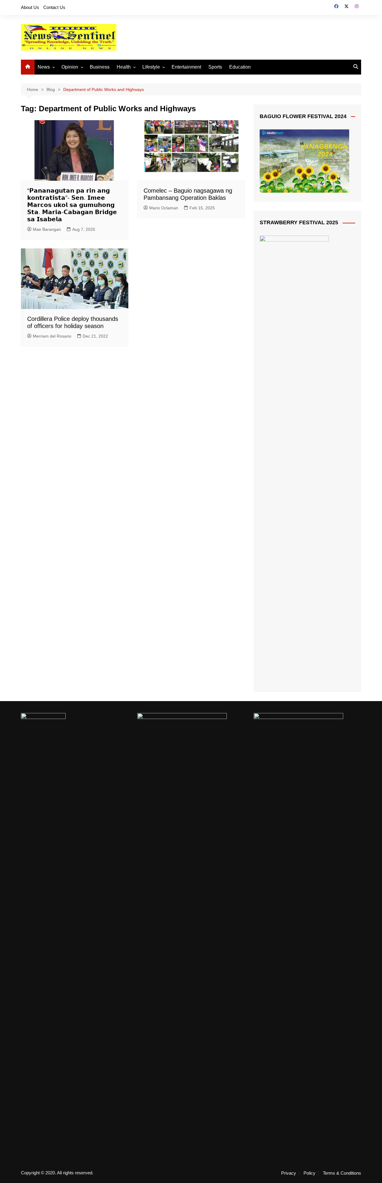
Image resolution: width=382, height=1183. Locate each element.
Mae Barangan (47, 229)
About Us (30, 7)
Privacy (288, 1173)
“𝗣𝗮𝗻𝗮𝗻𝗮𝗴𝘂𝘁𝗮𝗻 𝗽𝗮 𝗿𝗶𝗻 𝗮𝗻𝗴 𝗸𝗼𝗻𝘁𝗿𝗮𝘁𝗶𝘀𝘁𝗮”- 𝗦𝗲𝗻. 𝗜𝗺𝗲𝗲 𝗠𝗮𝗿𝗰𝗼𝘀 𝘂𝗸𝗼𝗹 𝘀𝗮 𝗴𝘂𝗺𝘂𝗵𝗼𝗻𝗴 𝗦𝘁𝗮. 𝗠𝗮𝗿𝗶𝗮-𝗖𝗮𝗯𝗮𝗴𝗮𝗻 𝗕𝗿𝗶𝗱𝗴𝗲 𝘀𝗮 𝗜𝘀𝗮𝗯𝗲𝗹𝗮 (72, 204)
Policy (309, 1173)
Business (100, 66)
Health (124, 66)
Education (240, 66)
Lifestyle (151, 66)
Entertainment (186, 66)
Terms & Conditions (342, 1173)
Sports (215, 66)
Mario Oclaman (163, 207)
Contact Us (54, 7)
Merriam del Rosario (52, 336)
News (44, 66)
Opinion (69, 66)
